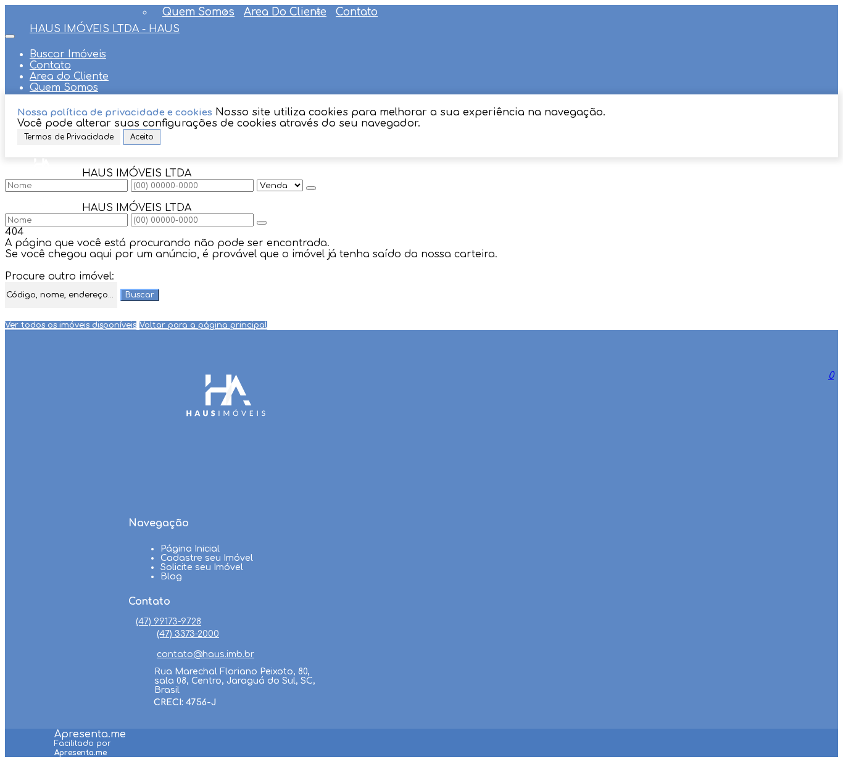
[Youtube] (226, 476)
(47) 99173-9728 (168, 621)
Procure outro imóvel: (59, 276)
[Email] (226, 499)
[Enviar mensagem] (311, 188)
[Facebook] (226, 453)
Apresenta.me (90, 734)
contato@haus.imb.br (205, 654)
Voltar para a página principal (203, 325)
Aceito (142, 137)
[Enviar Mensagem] (262, 223)
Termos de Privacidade (69, 137)
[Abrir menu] (10, 33)
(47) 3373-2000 (188, 634)
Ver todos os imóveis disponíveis (70, 325)
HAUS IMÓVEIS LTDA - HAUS (105, 29)
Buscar (139, 295)
